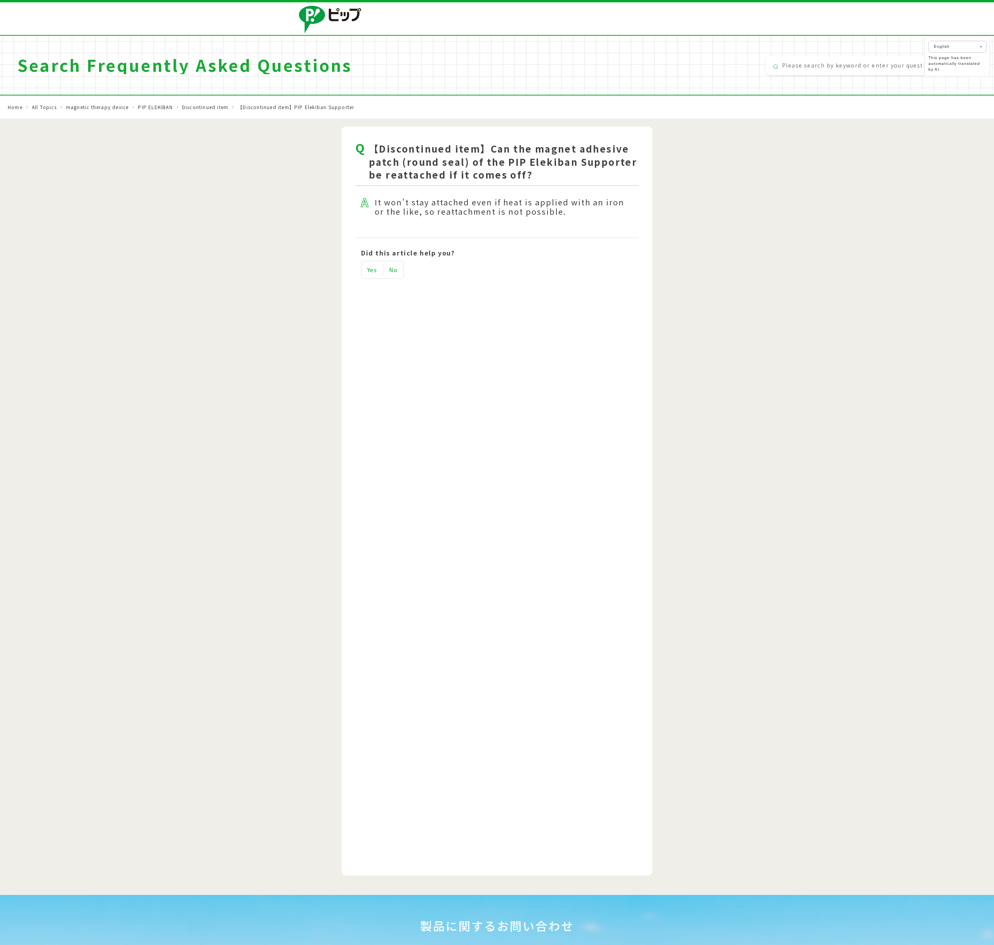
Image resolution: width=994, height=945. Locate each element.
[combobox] (871, 65)
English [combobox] (942, 46)
